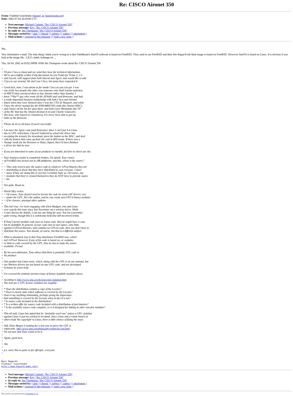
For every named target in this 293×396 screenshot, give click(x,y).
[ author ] (66, 33)
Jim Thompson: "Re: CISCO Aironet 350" (44, 30)
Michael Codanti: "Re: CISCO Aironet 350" (49, 24)
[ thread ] (45, 33)
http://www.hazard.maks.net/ (19, 366)
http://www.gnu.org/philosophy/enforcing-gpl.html (43, 328)
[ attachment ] (79, 33)
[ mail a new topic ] (63, 36)
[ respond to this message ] (38, 36)
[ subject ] (55, 33)
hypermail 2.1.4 (31, 394)
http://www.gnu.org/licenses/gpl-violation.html (41, 279)
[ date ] (35, 33)
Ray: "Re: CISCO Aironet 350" (47, 27)
